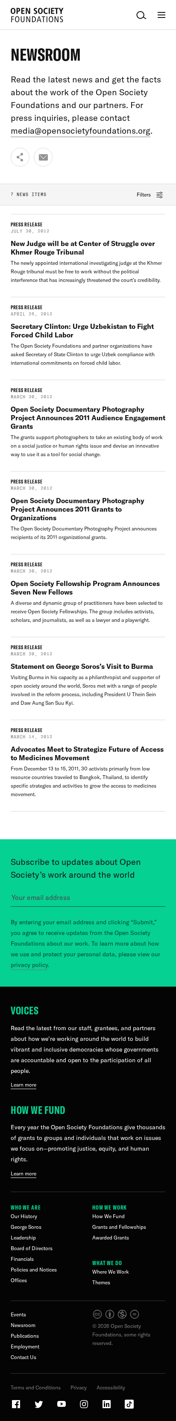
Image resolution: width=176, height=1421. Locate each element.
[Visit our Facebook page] (17, 1407)
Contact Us (23, 1357)
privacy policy (29, 965)
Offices (19, 1280)
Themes (101, 1282)
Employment (25, 1346)
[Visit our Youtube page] (62, 1407)
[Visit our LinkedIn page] (107, 1407)
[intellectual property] (116, 1317)
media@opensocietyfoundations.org (80, 130)
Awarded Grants (110, 1237)
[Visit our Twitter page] (39, 1407)
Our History (24, 1216)
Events (18, 1314)
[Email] (43, 157)
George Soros (26, 1227)
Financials (22, 1259)
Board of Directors (32, 1248)
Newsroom (23, 1325)
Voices (24, 1010)
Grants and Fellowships (119, 1227)
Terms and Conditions (36, 1387)
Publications (25, 1336)
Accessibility (111, 1387)
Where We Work (110, 1272)
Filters (144, 194)
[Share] (20, 157)
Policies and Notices (34, 1269)
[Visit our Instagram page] (85, 1407)
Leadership (23, 1237)
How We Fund (38, 1109)
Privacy (78, 1387)
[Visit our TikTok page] (129, 1407)
